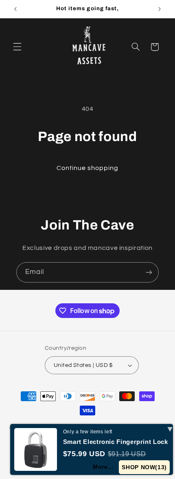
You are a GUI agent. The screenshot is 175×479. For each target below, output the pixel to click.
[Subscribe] (149, 272)
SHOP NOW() (144, 467)
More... (103, 467)
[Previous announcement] (15, 9)
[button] (17, 47)
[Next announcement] (159, 9)
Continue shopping (88, 168)
